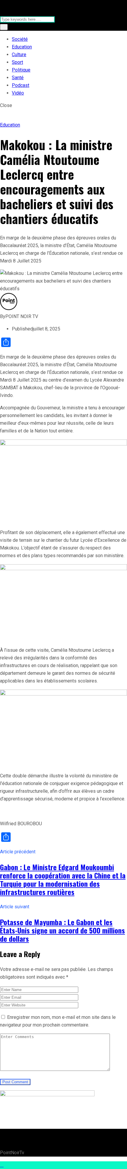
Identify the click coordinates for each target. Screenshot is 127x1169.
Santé (18, 77)
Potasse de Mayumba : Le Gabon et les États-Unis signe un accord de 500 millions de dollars (62, 930)
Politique (21, 70)
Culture (19, 54)
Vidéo (18, 93)
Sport (17, 62)
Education (22, 47)
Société (20, 39)
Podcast (20, 85)
